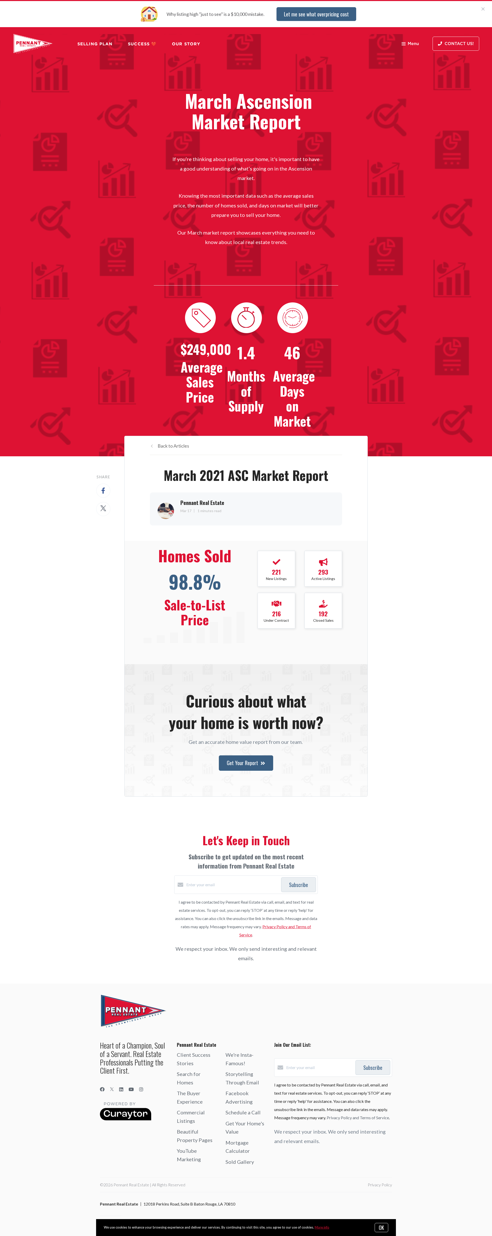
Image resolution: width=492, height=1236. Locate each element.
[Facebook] (102, 1089)
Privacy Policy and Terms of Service (358, 1117)
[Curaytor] (125, 1118)
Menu (413, 44)
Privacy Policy (380, 1184)
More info (322, 1227)
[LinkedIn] (121, 1089)
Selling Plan (94, 43)
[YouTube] (131, 1089)
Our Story (186, 43)
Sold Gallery (239, 1162)
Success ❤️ (142, 43)
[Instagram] (141, 1089)
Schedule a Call (243, 1112)
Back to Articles (173, 446)
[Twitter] (112, 1089)
